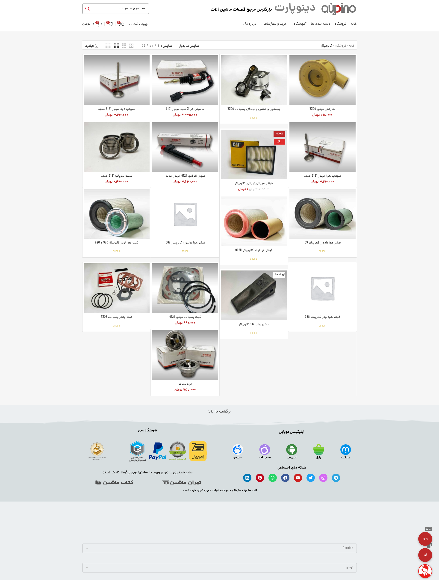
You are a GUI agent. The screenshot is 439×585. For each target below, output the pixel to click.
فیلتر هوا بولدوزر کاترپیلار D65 (185, 243)
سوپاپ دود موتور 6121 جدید (116, 109)
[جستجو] (87, 8)
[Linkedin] (247, 478)
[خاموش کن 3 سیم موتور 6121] (185, 80)
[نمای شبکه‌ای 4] (116, 46)
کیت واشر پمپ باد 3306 (117, 317)
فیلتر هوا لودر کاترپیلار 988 (322, 317)
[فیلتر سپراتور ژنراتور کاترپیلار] (254, 154)
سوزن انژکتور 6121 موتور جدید (185, 176)
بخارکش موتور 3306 (322, 109)
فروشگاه (340, 46)
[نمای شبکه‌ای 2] (131, 46)
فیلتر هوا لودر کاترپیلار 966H (253, 250)
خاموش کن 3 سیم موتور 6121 (185, 109)
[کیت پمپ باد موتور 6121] (185, 288)
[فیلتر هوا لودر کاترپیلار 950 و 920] (117, 214)
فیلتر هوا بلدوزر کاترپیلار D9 (322, 243)
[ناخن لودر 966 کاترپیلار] (254, 295)
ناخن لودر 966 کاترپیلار (253, 324)
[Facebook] (285, 478)
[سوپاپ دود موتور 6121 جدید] (117, 80)
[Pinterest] (260, 478)
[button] (428, 530)
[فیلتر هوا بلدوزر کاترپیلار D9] (322, 214)
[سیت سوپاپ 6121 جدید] (117, 147)
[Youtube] (298, 478)
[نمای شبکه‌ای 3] (124, 46)
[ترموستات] (185, 355)
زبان (425, 538)
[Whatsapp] (272, 478)
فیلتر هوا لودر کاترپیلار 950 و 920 (116, 243)
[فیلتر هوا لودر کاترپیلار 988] (322, 288)
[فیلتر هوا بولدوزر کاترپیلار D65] (185, 214)
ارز (425, 554)
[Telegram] (336, 478)
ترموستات (185, 384)
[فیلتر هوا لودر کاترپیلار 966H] (254, 221)
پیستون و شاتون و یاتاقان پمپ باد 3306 (253, 109)
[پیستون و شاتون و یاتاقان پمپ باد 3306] (254, 80)
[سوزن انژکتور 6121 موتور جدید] (185, 147)
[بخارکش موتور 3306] (322, 80)
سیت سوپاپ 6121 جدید (116, 176)
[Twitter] (310, 478)
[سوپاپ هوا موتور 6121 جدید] (322, 147)
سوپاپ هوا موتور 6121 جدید (322, 176)
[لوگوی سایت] (338, 8)
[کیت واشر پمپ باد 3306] (117, 288)
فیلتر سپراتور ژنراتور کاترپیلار (254, 183)
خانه (352, 46)
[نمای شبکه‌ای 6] (108, 46)
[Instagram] (323, 478)
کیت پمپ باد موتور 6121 (185, 317)
